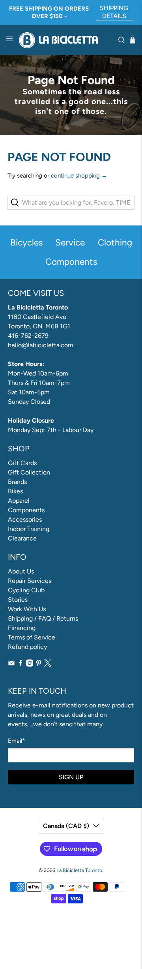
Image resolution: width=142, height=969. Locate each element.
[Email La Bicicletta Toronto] (11, 664)
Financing (22, 628)
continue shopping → (79, 175)
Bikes (15, 491)
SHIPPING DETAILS (114, 12)
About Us (21, 571)
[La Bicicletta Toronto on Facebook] (20, 664)
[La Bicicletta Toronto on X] (47, 664)
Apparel (19, 500)
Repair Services (29, 580)
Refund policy (27, 646)
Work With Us (27, 609)
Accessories (25, 519)
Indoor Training (28, 529)
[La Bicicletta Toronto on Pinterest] (38, 664)
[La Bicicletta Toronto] (65, 40)
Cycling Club (26, 590)
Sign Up (71, 777)
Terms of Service (31, 637)
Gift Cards (22, 463)
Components (26, 510)
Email (16, 740)
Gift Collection (29, 472)
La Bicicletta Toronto (79, 870)
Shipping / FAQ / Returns (43, 618)
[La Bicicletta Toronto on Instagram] (29, 664)
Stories (18, 599)
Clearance (22, 538)
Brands (17, 481)
